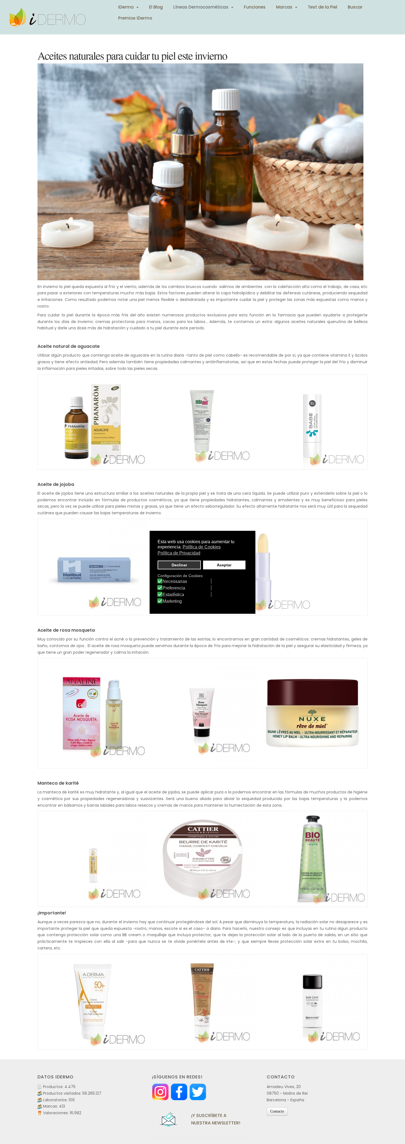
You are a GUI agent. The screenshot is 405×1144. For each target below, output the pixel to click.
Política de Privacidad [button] (179, 553)
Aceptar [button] (224, 565)
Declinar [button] (179, 565)
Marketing (172, 601)
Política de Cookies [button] (202, 547)
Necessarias (175, 581)
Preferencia (174, 588)
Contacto (277, 1111)
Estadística (173, 595)
